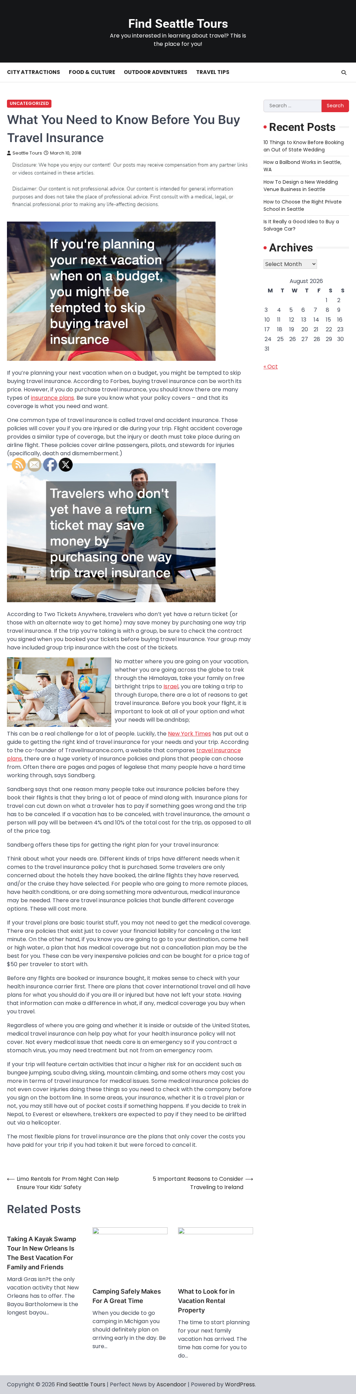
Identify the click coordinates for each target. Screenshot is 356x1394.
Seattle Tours (27, 153)
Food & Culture (92, 72)
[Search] (344, 72)
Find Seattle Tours (178, 24)
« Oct (271, 367)
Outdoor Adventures (155, 72)
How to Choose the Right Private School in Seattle (303, 205)
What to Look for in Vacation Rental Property (206, 1301)
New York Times (189, 734)
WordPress (240, 1384)
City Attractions (33, 72)
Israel (170, 686)
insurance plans (52, 398)
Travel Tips (212, 72)
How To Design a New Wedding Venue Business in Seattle (301, 186)
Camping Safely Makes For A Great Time (126, 1296)
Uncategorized (29, 103)
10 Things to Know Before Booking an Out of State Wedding (304, 146)
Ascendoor (171, 1384)
